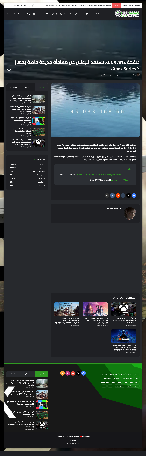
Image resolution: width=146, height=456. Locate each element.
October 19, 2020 (119, 180)
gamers (130, 374)
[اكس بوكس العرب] (127, 13)
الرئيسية (94, 13)
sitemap (73, 440)
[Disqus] (95, 257)
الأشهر (28, 87)
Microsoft (104, 374)
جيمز (103, 386)
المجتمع (83, 13)
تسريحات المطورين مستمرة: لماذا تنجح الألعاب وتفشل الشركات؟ (21, 120)
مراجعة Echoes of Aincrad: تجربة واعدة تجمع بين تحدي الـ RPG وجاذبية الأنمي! (96, 320)
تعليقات (13, 87)
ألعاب (119, 382)
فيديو (41, 178)
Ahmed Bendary (131, 75)
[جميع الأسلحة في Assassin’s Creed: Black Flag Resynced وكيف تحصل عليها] (38, 110)
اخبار (113, 382)
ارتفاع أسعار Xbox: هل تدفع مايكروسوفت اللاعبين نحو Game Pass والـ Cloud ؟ (124, 320)
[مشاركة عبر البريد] (107, 195)
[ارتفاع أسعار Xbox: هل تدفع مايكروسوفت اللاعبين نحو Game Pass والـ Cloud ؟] (123, 309)
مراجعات (42, 13)
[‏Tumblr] (123, 195)
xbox (137, 378)
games (123, 374)
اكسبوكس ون (119, 386)
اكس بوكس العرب (132, 386)
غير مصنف (40, 175)
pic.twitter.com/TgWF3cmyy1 (109, 174)
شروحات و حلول (58, 13)
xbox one (116, 378)
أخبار (42, 168)
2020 (136, 374)
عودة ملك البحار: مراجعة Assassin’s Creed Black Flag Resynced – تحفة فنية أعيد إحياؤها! (66, 320)
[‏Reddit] (118, 195)
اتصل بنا (30, 13)
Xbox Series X (134, 382)
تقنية (110, 386)
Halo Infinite (113, 374)
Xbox (42, 164)
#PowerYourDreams (84, 174)
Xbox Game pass (127, 378)
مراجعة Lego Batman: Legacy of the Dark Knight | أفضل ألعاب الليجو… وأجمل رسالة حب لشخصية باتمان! (124, 347)
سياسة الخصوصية (17, 13)
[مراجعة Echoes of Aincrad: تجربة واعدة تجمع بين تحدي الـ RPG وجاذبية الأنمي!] (95, 309)
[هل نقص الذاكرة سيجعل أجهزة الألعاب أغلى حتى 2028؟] (38, 132)
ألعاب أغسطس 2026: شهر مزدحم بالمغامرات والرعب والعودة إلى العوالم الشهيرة (20, 98)
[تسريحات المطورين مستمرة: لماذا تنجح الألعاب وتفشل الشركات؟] (38, 121)
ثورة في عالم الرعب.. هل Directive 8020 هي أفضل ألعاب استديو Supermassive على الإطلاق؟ (80, 5)
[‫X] (128, 195)
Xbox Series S (107, 378)
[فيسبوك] (134, 195)
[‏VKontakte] (112, 195)
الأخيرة (41, 87)
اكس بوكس (105, 382)
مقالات (72, 13)
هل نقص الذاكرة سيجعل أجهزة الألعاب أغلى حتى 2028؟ (22, 131)
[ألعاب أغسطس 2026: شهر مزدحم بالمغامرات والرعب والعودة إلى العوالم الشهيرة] (38, 99)
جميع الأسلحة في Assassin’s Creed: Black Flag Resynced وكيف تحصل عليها (20, 109)
